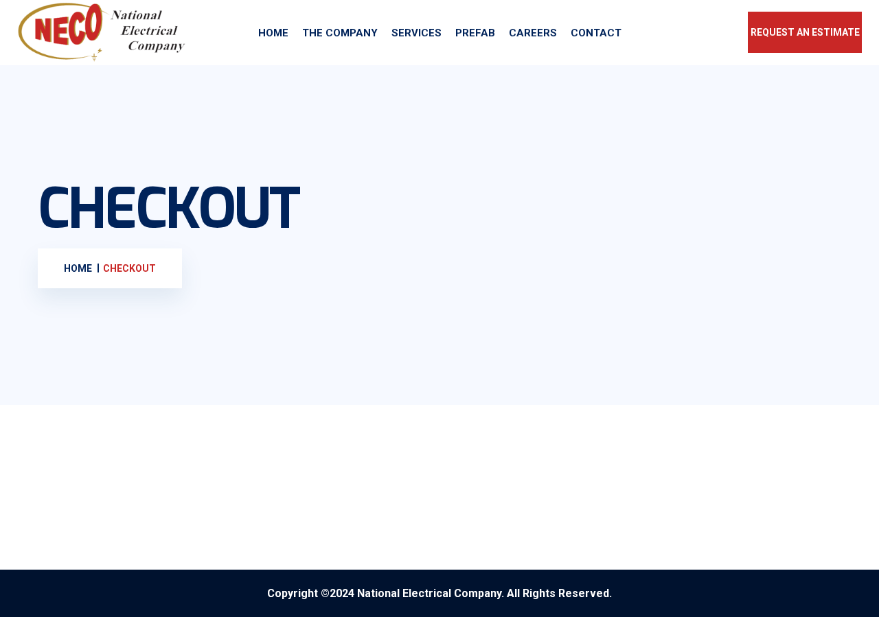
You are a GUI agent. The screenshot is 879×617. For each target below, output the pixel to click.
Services (416, 33)
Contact (596, 33)
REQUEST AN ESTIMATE (805, 32)
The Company (340, 33)
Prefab (475, 33)
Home (273, 33)
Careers (533, 33)
